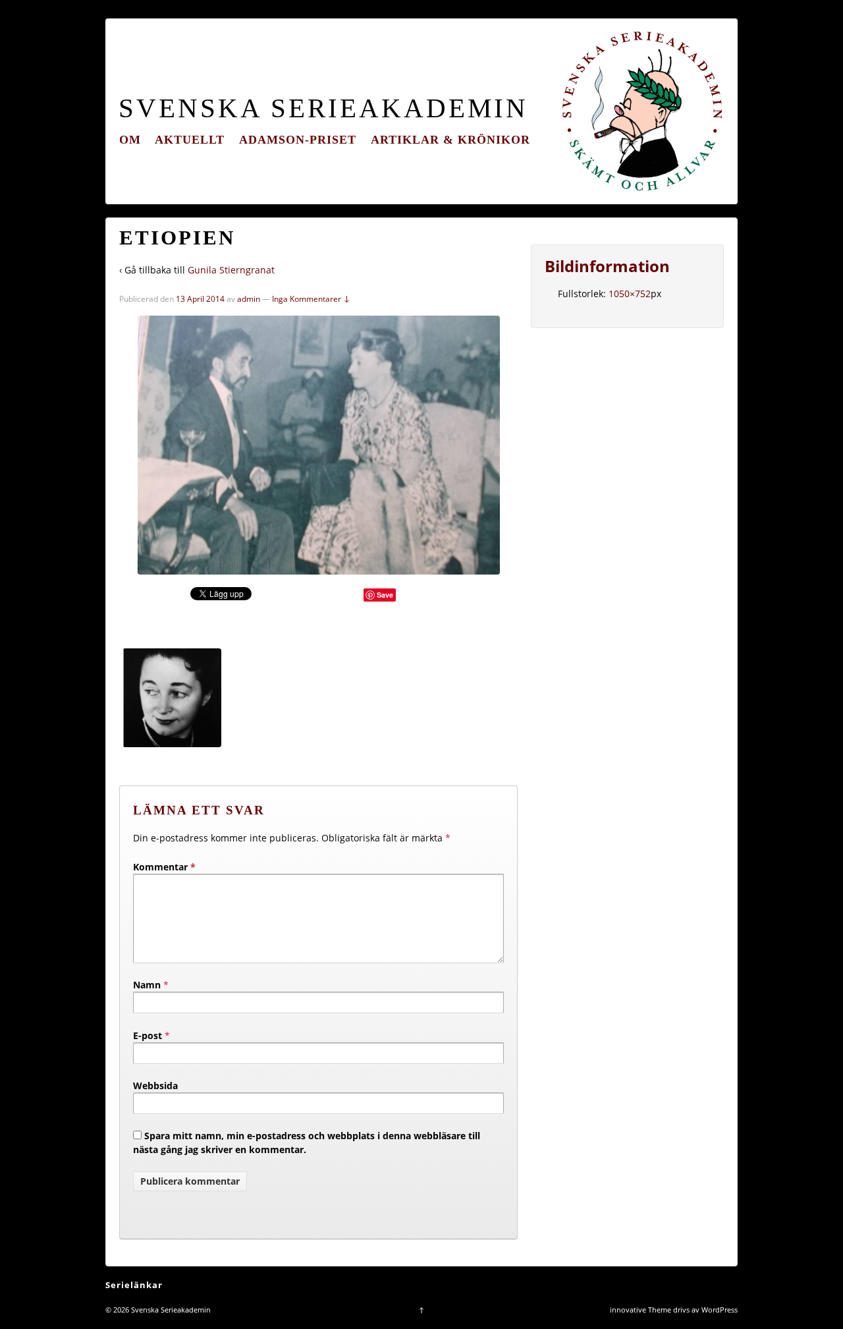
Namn (147, 984)
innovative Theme (640, 1310)
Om (130, 139)
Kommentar (164, 867)
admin (248, 298)
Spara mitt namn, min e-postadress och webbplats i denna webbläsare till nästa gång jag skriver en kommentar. (306, 1142)
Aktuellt (190, 139)
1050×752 (630, 293)
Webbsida (155, 1085)
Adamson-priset (297, 139)
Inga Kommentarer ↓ (311, 298)
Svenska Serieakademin (323, 108)
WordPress (719, 1310)
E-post (147, 1035)
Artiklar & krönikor (450, 139)
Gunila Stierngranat (231, 270)
